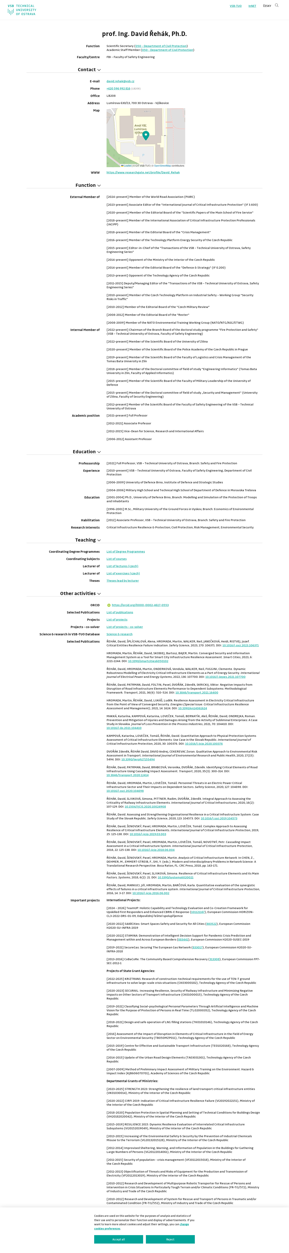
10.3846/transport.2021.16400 (197, 692)
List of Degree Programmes (126, 551)
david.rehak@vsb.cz (120, 81)
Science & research (120, 634)
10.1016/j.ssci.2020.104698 (125, 791)
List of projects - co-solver (125, 627)
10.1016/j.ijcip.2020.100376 (204, 743)
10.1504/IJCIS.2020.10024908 (145, 806)
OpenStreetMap (162, 165)
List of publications (120, 612)
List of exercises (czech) (123, 573)
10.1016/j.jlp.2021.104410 (124, 728)
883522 (211, 924)
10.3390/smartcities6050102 (148, 661)
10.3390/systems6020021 (175, 877)
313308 (214, 959)
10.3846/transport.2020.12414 (128, 775)
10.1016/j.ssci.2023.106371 (241, 645)
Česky (267, 6)
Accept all (118, 1239)
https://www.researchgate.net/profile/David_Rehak (143, 172)
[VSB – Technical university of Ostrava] (22, 10)
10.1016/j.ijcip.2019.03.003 (148, 834)
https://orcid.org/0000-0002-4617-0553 (140, 605)
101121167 (198, 912)
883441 (183, 939)
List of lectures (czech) (122, 566)
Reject (170, 1239)
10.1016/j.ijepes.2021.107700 (225, 677)
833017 (197, 947)
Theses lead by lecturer (123, 580)
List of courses (117, 559)
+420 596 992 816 (118, 88)
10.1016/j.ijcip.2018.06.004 (156, 850)
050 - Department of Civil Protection (161, 46)
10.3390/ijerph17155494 (138, 759)
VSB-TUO (236, 6)
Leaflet (127, 165)
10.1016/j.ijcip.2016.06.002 (151, 893)
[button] (145, 135)
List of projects (117, 619)
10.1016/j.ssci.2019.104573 (219, 818)
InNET (252, 6)
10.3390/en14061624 (192, 708)
